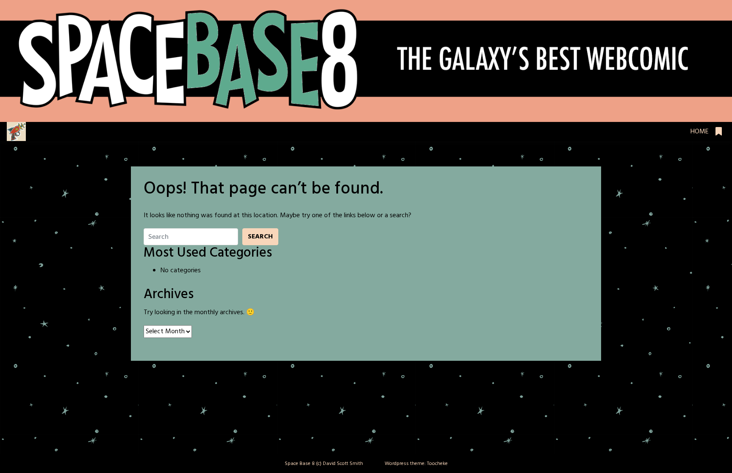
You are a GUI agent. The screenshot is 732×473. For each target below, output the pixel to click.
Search (260, 236)
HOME (699, 131)
